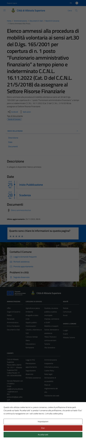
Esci (43, 427)
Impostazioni (43, 421)
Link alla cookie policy (54, 413)
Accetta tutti (43, 434)
